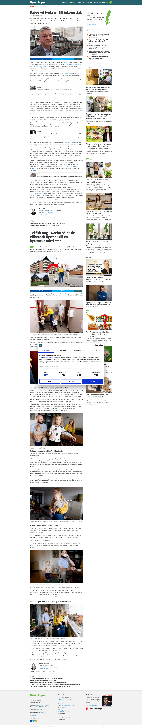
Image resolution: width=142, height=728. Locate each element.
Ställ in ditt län (92, 24)
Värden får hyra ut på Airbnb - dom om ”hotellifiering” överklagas (46, 678)
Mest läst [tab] (89, 31)
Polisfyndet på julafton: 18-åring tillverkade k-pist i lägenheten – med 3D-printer (50, 686)
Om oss (104, 726)
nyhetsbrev (43, 712)
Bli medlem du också (91, 705)
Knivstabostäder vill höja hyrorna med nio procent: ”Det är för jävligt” (47, 223)
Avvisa (49, 381)
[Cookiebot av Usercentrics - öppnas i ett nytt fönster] (96, 345)
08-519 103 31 (44, 214)
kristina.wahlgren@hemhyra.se (49, 667)
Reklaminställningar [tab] (79, 350)
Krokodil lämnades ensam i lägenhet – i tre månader (43, 680)
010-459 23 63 (45, 669)
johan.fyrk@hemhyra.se (64, 711)
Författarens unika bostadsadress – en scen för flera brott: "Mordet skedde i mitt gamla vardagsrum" (55, 684)
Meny (103, 2)
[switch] (63, 375)
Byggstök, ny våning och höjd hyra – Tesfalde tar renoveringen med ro (54, 89)
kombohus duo (69, 142)
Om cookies (109, 726)
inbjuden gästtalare (35, 193)
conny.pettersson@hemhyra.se (49, 212)
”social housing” (64, 73)
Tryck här (48, 217)
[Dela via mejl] (78, 59)
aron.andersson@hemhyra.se (65, 717)
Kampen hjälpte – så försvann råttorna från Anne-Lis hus (44, 225)
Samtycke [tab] (46, 350)
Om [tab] (96, 350)
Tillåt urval (71, 381)
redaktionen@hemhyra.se (42, 705)
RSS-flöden (33, 715)
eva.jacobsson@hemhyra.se (65, 699)
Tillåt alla (92, 381)
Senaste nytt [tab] (98, 31)
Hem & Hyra (39, 709)
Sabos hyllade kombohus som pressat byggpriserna (53, 144)
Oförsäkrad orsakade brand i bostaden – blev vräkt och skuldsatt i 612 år (48, 682)
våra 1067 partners (48, 357)
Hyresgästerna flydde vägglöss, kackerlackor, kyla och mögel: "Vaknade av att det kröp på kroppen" (62, 176)
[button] (71, 2)
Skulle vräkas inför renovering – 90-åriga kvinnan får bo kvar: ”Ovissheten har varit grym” (59, 133)
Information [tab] (63, 350)
